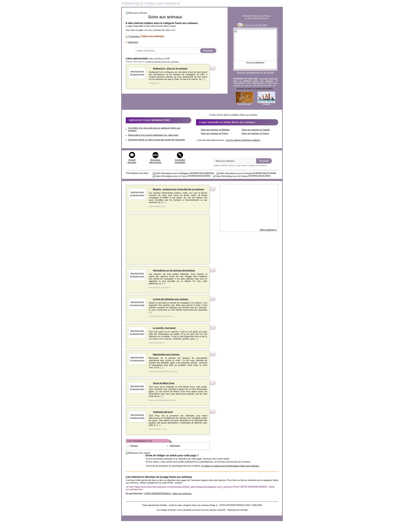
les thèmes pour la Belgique (202, 173)
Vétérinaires (133, 42)
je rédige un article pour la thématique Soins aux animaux (230, 466)
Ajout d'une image (137, 71)
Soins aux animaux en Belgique (215, 130)
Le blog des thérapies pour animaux (170, 299)
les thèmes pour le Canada (264, 173)
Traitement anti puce (163, 412)
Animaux (134, 446)
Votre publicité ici (268, 229)
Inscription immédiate (180, 161)
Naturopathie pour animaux (166, 354)
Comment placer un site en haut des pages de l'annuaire (156, 139)
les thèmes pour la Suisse (259, 175)
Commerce (135, 36)
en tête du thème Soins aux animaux (162, 61)
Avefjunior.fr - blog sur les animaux (170, 68)
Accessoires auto (244, 104)
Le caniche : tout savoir (164, 328)
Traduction (266, 104)
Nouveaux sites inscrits (155, 161)
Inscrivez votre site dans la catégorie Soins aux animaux (255, 79)
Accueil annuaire (132, 161)
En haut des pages (137, 74)
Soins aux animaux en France (214, 133)
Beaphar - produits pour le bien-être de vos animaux (178, 189)
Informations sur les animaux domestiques (174, 270)
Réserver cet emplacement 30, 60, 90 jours (255, 73)
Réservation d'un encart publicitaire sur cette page (153, 135)
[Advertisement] (167, 238)
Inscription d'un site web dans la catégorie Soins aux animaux (154, 129)
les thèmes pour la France (199, 175)
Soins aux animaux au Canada (256, 130)
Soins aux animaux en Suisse (255, 133)
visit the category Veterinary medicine (243, 140)
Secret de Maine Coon (163, 383)
